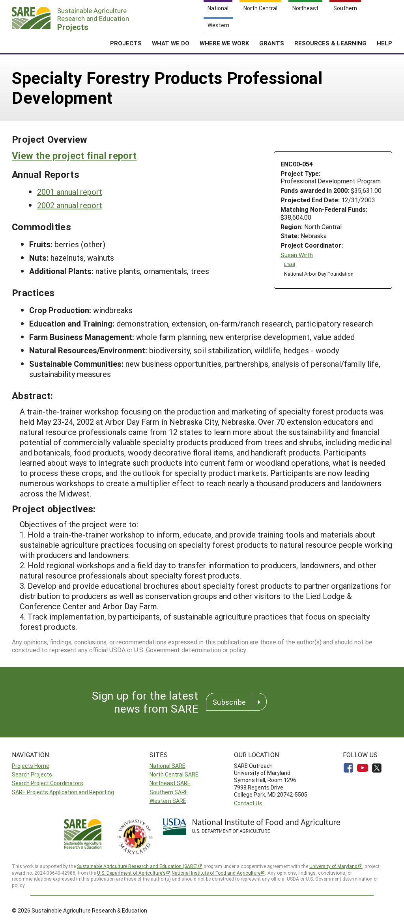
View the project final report (74, 155)
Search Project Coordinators (47, 783)
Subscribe (229, 702)
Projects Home (30, 765)
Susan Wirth (297, 255)
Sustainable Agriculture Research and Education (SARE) (137, 866)
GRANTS (271, 43)
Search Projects (32, 774)
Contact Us (248, 803)
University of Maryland (333, 866)
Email (289, 264)
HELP (384, 43)
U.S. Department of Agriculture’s (131, 873)
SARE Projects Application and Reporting (63, 792)
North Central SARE (174, 774)
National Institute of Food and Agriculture (216, 873)
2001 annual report (69, 192)
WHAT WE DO (170, 43)
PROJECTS (126, 43)
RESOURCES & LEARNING (330, 43)
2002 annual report (69, 205)
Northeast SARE (170, 783)
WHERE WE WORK (224, 43)
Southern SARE (169, 792)
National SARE (167, 765)
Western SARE (168, 800)
